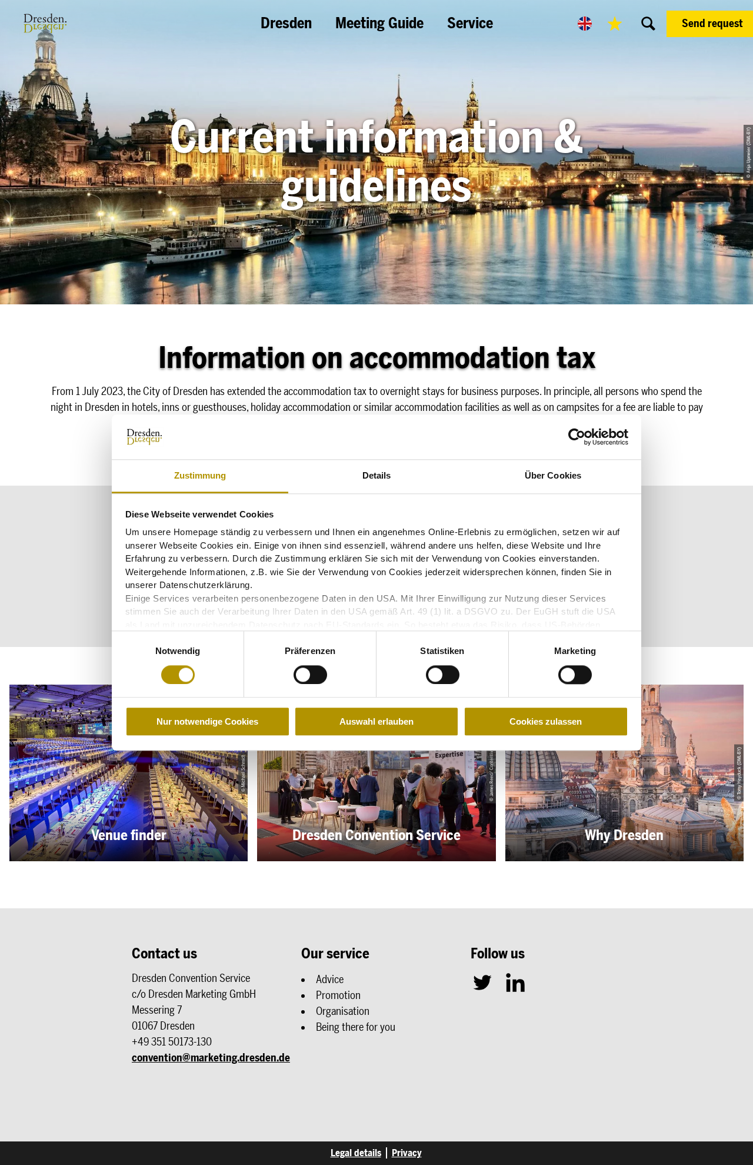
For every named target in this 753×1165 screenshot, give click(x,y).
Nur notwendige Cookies (207, 721)
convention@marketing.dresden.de (211, 1057)
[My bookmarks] (614, 23)
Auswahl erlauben (376, 721)
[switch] (310, 674)
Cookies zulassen (545, 721)
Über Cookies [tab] (553, 476)
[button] (710, 24)
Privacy (407, 1153)
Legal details (356, 1153)
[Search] (648, 23)
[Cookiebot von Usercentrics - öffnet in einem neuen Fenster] (576, 437)
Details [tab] (376, 476)
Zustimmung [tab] (200, 476)
